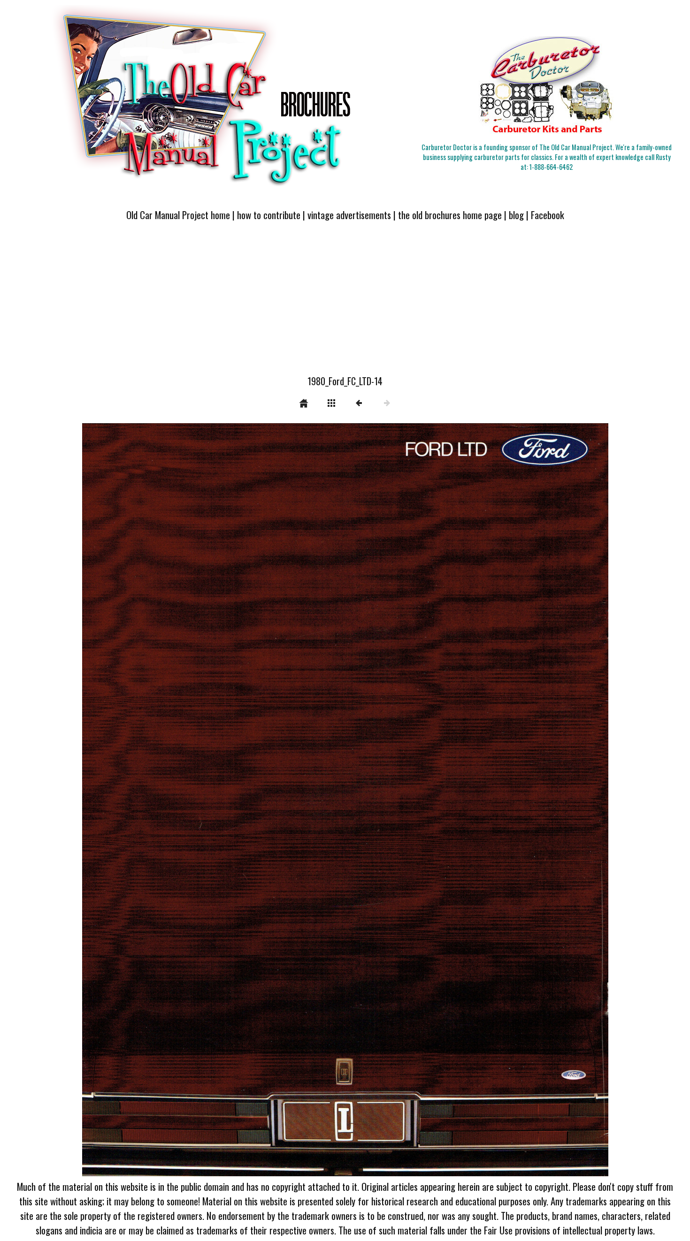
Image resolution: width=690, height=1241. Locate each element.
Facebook (547, 214)
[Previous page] (187, 799)
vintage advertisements (349, 214)
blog (516, 214)
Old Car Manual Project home (178, 214)
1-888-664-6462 (551, 167)
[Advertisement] (345, 303)
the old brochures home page (450, 214)
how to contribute (268, 214)
